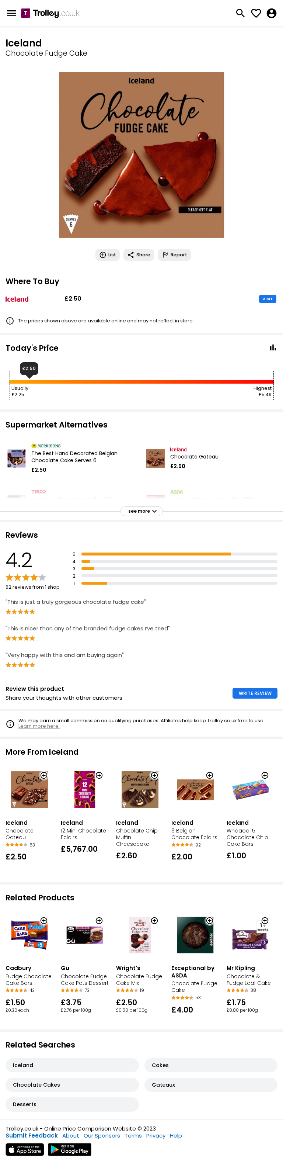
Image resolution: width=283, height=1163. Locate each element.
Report (179, 254)
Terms (133, 1135)
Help (176, 1135)
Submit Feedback (32, 1135)
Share (143, 254)
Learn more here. (39, 726)
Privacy (155, 1135)
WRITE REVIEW (255, 693)
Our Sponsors (102, 1135)
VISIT (267, 299)
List (112, 254)
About (70, 1135)
